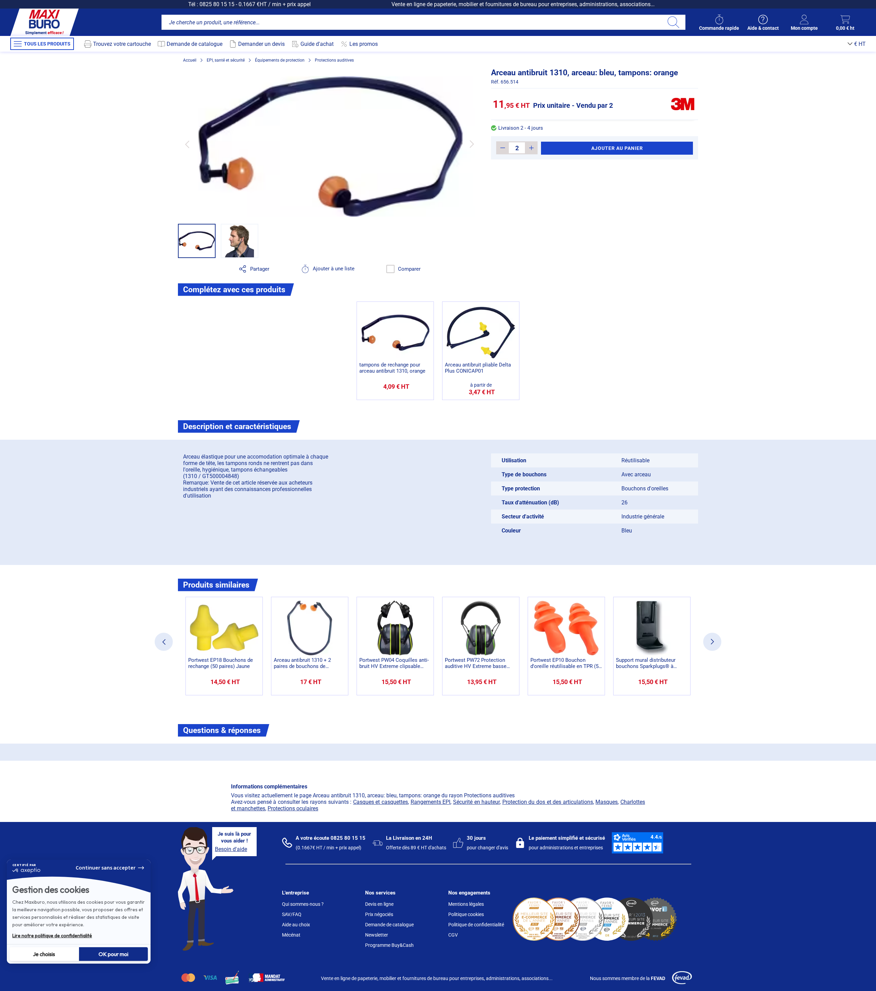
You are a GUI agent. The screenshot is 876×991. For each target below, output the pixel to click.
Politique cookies (466, 914)
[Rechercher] (673, 22)
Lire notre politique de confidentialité (52, 935)
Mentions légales (466, 904)
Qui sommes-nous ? (303, 904)
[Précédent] (187, 144)
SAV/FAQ (291, 914)
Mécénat (291, 935)
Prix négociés (379, 914)
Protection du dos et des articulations (547, 802)
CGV (453, 935)
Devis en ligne (379, 904)
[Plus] (531, 147)
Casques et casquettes (380, 802)
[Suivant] (472, 144)
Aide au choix (296, 924)
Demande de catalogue (389, 924)
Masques (606, 802)
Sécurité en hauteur (476, 802)
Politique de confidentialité (476, 924)
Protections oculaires (293, 808)
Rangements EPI (431, 802)
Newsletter (376, 935)
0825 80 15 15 (216, 4)
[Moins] (502, 147)
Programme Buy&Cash (389, 945)
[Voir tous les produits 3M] (682, 104)
